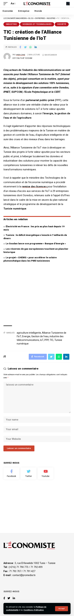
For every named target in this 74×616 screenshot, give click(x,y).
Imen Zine (20, 55)
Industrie (11, 24)
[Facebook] (11, 473)
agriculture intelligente (29, 332)
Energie (26, 336)
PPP (46, 340)
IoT (41, 340)
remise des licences (34, 186)
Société (61, 24)
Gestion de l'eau (40, 336)
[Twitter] (28, 473)
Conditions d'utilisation (34, 610)
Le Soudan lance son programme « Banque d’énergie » (36, 243)
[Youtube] (45, 473)
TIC (51, 340)
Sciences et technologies (37, 24)
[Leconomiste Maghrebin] (37, 3)
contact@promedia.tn (23, 575)
